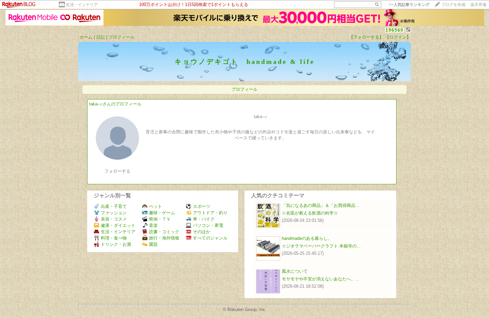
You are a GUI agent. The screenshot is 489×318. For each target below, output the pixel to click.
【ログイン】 (398, 37)
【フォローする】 (366, 37)
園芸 (153, 244)
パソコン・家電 (208, 225)
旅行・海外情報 (164, 238)
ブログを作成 (453, 4)
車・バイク (204, 219)
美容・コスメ (114, 219)
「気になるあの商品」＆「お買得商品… (321, 205)
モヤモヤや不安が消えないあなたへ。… (321, 278)
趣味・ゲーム (162, 212)
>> (409, 4)
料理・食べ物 (114, 238)
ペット (155, 206)
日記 (100, 37)
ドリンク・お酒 (116, 244)
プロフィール (121, 37)
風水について (295, 271)
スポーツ (201, 206)
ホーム (86, 37)
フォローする (117, 171)
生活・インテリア (82, 4)
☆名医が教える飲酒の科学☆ (310, 213)
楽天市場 (478, 4)
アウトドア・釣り (210, 212)
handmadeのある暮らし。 (307, 238)
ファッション (114, 212)
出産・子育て (114, 206)
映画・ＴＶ (160, 219)
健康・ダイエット (118, 225)
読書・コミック (164, 231)
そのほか (201, 231)
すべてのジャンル (210, 238)
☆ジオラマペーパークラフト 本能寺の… (321, 245)
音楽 (153, 225)
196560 (395, 30)
